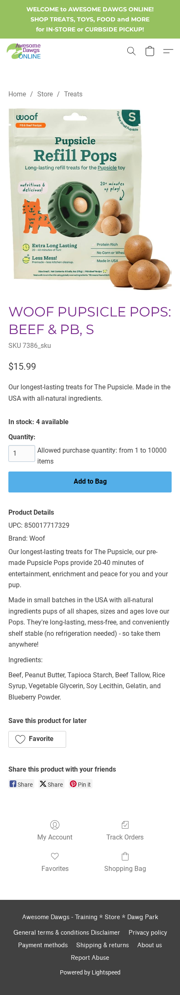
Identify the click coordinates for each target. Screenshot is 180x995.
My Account (54, 837)
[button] (24, 51)
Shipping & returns (102, 945)
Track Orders (125, 837)
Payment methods (43, 945)
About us (149, 945)
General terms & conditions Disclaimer (66, 932)
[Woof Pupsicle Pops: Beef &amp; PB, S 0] (90, 199)
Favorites (55, 869)
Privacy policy (148, 932)
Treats (73, 94)
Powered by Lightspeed (90, 972)
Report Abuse (90, 957)
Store (45, 94)
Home (17, 94)
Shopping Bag (125, 869)
